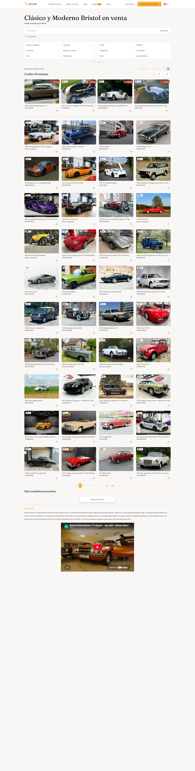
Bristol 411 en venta (97, 499)
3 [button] (88, 485)
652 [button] (113, 485)
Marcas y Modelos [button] (32, 45)
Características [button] (142, 56)
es (167, 4)
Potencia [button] (139, 45)
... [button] (101, 485)
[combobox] (97, 31)
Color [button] (101, 56)
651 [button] (107, 485)
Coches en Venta (55, 4)
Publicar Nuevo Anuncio (150, 4)
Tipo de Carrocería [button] (69, 50)
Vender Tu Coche (72, 4)
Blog (85, 4)
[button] (118, 485)
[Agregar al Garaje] (57, 110)
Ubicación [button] (66, 45)
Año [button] (27, 56)
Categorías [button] (104, 50)
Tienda (96, 4)
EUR (155, 69)
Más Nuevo (144, 69)
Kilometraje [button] (67, 56)
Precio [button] (102, 45)
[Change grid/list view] (164, 69)
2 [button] (84, 485)
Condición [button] (30, 50)
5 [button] (97, 485)
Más (108, 4)
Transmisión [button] (140, 50)
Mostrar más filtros (96, 62)
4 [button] (92, 485)
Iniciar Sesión (129, 4)
